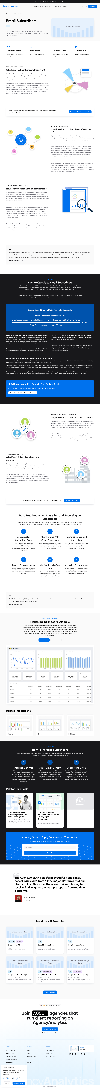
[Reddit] (84, 1054)
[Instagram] (70, 1054)
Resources (56, 6)
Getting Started (37, 6)
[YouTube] (81, 1054)
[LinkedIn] (75, 1054)
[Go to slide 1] (48, 909)
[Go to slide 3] (51, 909)
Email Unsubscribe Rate (18, 975)
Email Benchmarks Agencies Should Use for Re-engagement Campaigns (48, 815)
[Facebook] (72, 1054)
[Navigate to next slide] (92, 888)
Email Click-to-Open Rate (48, 975)
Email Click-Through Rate (78, 975)
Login (83, 6)
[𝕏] (78, 1054)
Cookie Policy (6, 1079)
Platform (47, 6)
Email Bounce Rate (76, 945)
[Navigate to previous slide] (8, 888)
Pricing (65, 6)
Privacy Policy (16, 1079)
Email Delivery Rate (46, 945)
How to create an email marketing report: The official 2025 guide (18, 814)
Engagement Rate (15, 945)
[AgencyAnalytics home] (10, 6)
